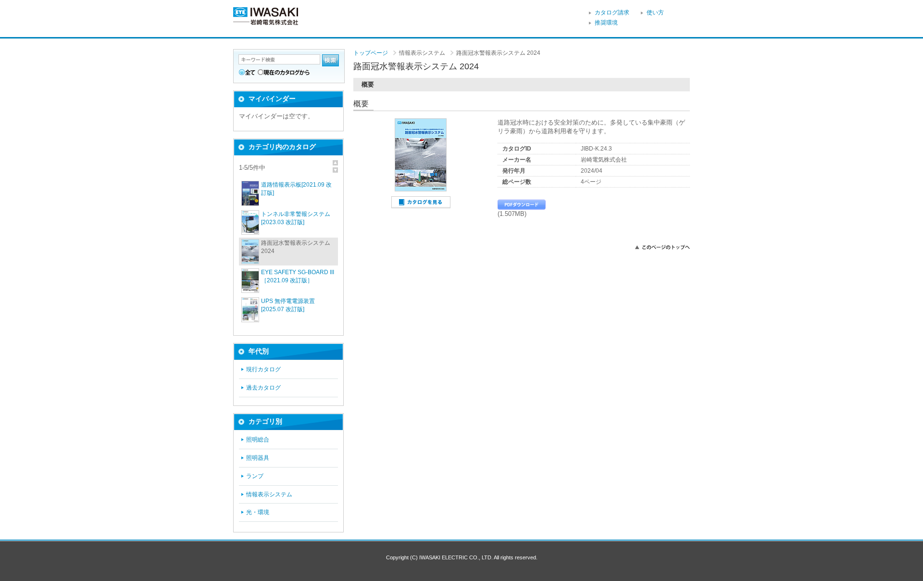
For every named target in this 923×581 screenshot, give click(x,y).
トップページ (370, 53)
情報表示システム (269, 494)
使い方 (655, 12)
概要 (368, 84)
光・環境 (257, 512)
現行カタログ (263, 369)
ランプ (254, 476)
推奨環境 (606, 22)
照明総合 (257, 439)
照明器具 (257, 458)
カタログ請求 (612, 12)
